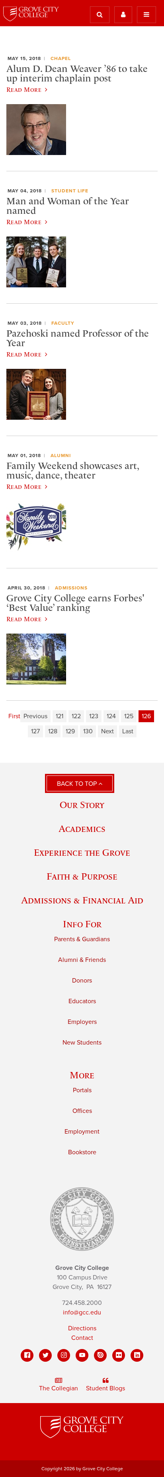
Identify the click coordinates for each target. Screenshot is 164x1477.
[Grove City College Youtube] (82, 1355)
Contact (82, 1338)
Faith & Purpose (82, 876)
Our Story (82, 804)
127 (35, 731)
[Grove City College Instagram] (63, 1355)
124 (111, 716)
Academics (82, 828)
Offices (82, 1111)
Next (107, 731)
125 (128, 716)
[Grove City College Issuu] (100, 1355)
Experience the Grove (82, 852)
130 (88, 731)
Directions (82, 1328)
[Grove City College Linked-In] (137, 1355)
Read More (23, 89)
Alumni (61, 455)
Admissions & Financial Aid (82, 900)
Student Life (69, 191)
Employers (82, 1022)
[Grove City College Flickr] (118, 1355)
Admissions (71, 588)
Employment (82, 1132)
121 (59, 716)
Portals (82, 1090)
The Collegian (58, 1388)
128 (52, 731)
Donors (82, 981)
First (14, 716)
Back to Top (77, 784)
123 (93, 716)
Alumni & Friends (82, 960)
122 (76, 716)
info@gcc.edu (82, 1312)
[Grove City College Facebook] (27, 1355)
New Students (82, 1043)
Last (127, 731)
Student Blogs (105, 1388)
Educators (82, 1001)
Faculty (62, 323)
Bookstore (82, 1152)
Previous (35, 716)
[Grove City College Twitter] (45, 1355)
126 (146, 716)
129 (70, 731)
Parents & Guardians (82, 939)
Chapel (61, 58)
